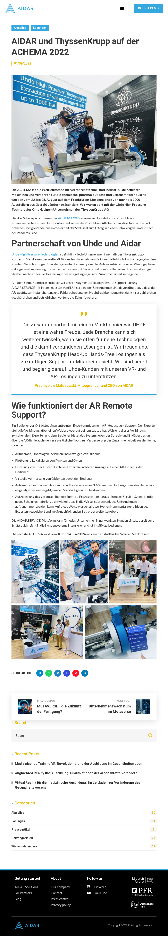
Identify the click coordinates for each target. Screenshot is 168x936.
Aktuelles (20, 27)
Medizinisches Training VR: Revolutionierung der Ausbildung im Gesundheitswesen (78, 764)
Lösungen (40, 27)
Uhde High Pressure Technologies (35, 254)
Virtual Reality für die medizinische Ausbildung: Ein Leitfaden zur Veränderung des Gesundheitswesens (78, 785)
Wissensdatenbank (83, 846)
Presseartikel (82, 829)
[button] (122, 8)
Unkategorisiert (83, 838)
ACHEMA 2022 (69, 218)
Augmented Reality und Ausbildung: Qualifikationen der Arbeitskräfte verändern (76, 773)
